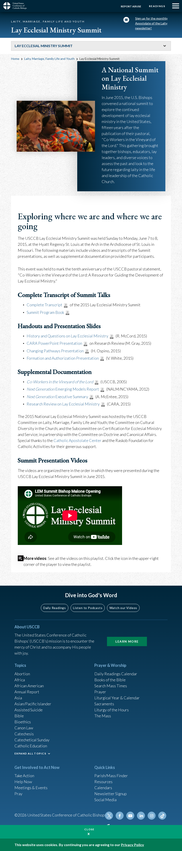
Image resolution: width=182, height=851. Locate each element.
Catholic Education (30, 745)
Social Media (105, 799)
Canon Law (23, 727)
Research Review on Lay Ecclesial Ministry (63, 403)
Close (89, 829)
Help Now (23, 781)
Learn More (126, 641)
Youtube (130, 816)
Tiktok (162, 816)
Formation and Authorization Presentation (63, 358)
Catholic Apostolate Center (77, 440)
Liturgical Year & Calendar (117, 697)
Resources (103, 781)
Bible (19, 715)
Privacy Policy (132, 845)
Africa (19, 679)
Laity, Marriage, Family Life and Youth (49, 58)
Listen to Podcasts (87, 608)
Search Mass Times (110, 685)
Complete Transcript (44, 304)
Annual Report (26, 691)
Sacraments (104, 703)
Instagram (152, 816)
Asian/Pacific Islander (32, 703)
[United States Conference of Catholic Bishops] (16, 5)
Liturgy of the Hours (111, 709)
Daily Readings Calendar (115, 673)
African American (29, 685)
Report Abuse (131, 6)
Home (15, 58)
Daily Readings (54, 608)
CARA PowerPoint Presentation (54, 343)
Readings (157, 6)
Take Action (24, 775)
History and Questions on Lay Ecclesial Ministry (67, 335)
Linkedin (141, 816)
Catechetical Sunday (31, 739)
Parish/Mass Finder (111, 775)
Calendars (103, 787)
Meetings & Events (30, 787)
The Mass (102, 715)
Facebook (120, 816)
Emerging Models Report (63, 389)
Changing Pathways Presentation (55, 350)
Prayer (100, 691)
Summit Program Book (45, 312)
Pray (18, 793)
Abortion (22, 673)
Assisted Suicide (28, 709)
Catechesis (24, 733)
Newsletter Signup (110, 793)
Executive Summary (57, 396)
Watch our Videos (123, 608)
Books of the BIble (110, 679)
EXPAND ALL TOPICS (30, 753)
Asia (18, 697)
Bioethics (22, 721)
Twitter (109, 816)
